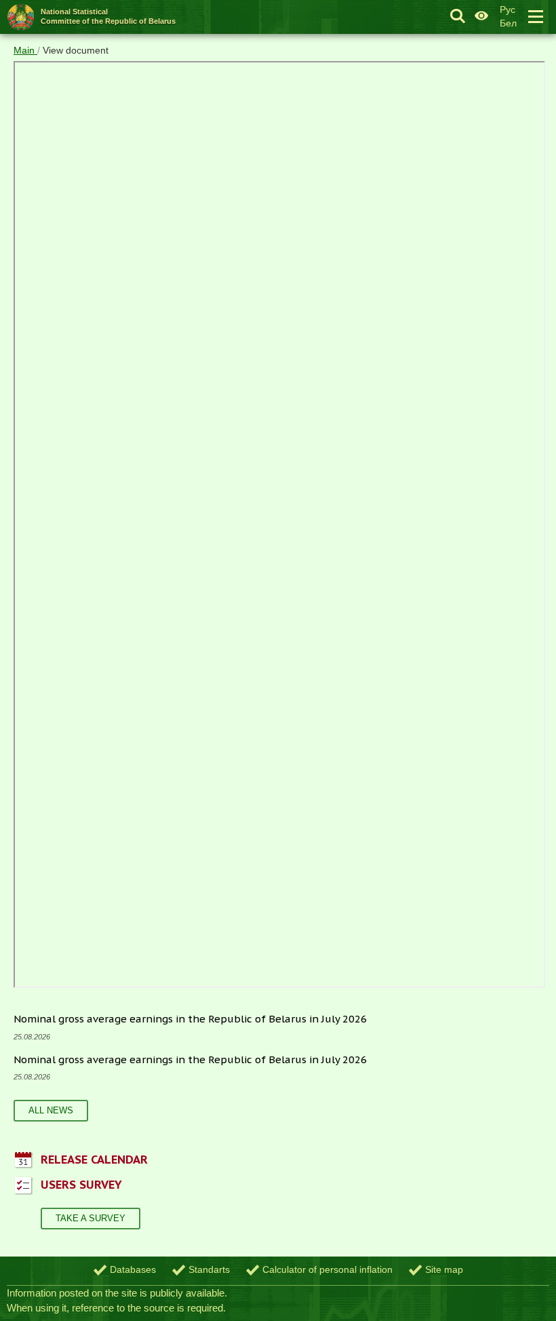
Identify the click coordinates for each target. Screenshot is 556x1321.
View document (75, 50)
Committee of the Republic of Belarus (108, 15)
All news (50, 1110)
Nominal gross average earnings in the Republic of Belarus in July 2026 (190, 1018)
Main (25, 50)
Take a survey (90, 1218)
